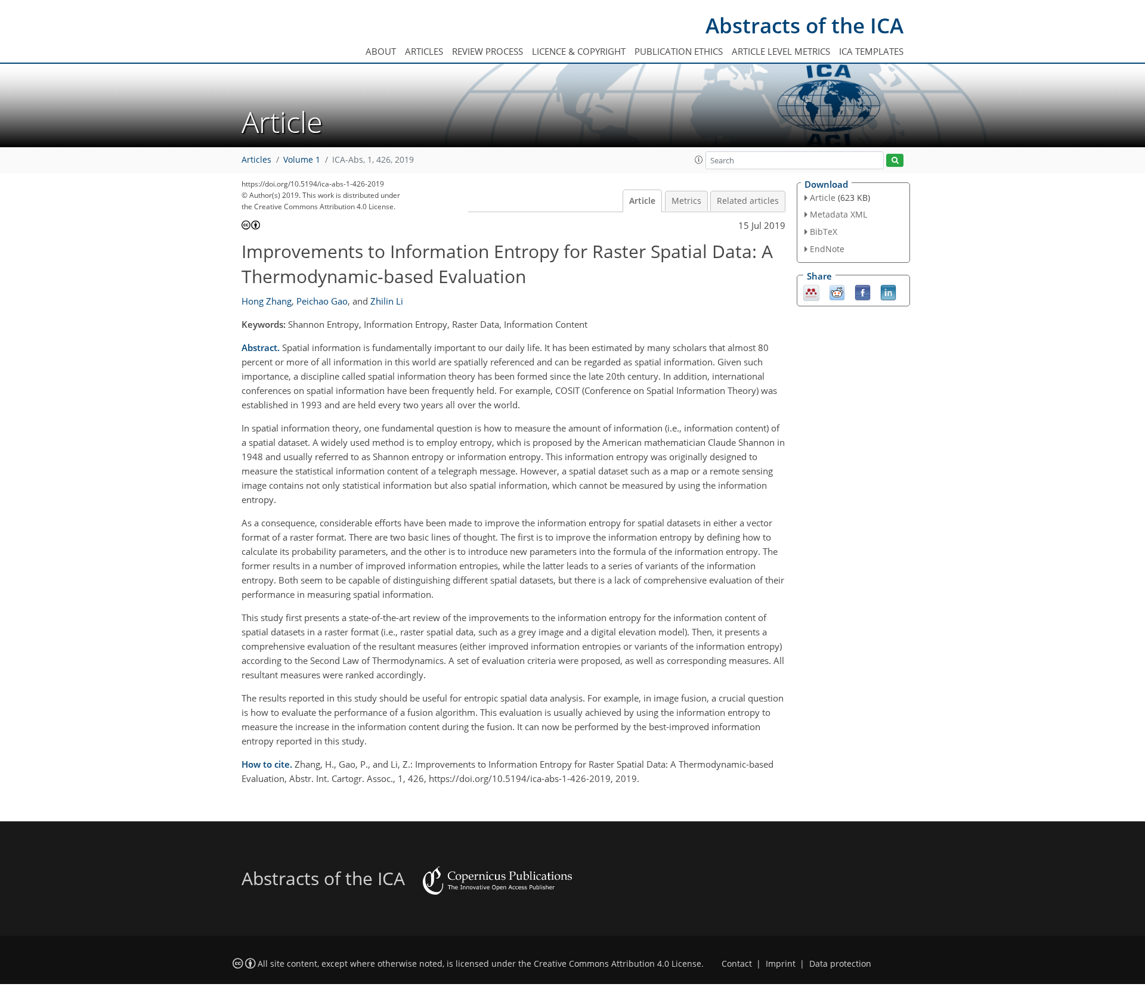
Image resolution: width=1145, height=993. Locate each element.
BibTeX (823, 231)
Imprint (781, 963)
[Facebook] (863, 291)
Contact (737, 963)
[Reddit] (837, 291)
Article (642, 201)
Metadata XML (838, 214)
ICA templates (871, 51)
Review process (487, 51)
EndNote (827, 249)
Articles (424, 51)
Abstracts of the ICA (804, 25)
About (381, 51)
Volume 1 (301, 159)
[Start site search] (894, 160)
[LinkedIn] (888, 291)
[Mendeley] (811, 291)
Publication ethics (679, 51)
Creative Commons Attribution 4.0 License (617, 963)
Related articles (748, 201)
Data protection (840, 963)
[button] (699, 159)
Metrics (686, 201)
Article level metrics (781, 51)
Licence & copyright (579, 51)
